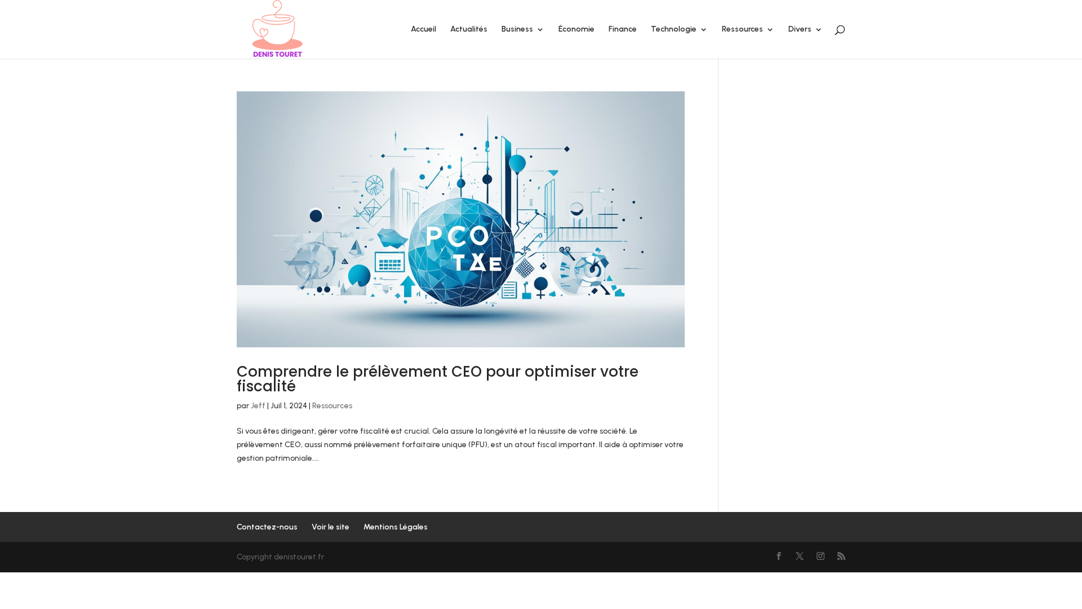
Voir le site (330, 527)
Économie (576, 29)
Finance (623, 29)
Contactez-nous (267, 527)
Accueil (423, 29)
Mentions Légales (395, 527)
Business (517, 29)
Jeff (258, 406)
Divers (800, 29)
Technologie (674, 29)
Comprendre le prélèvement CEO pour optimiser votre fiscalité (437, 378)
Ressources (742, 29)
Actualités (468, 29)
